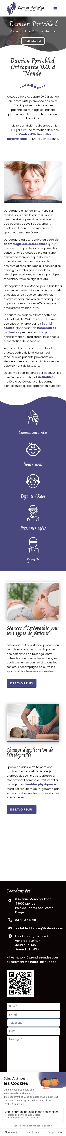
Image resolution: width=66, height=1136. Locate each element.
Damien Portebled (33, 24)
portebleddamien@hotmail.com (39, 928)
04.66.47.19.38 (25, 920)
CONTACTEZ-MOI (33, 41)
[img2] (33, 202)
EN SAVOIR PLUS (21, 683)
